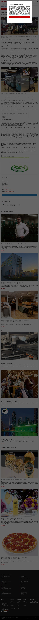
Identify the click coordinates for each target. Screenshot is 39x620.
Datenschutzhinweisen (17, 13)
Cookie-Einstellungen (24, 14)
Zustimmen (19, 17)
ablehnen (12, 14)
